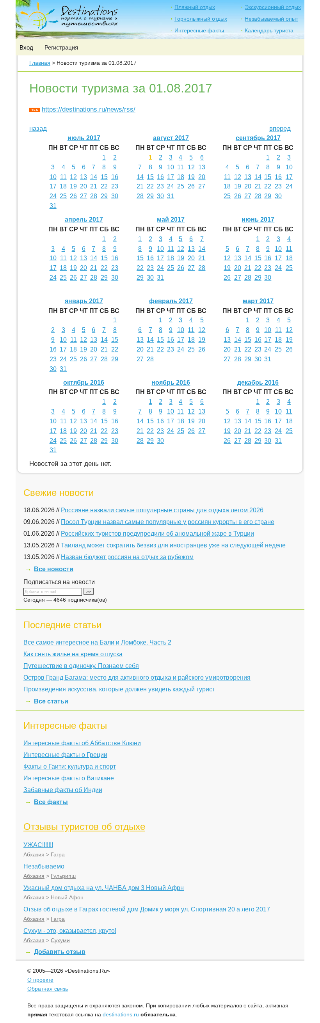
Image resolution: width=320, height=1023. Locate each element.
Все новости (53, 569)
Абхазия (33, 854)
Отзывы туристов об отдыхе (84, 826)
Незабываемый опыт (271, 19)
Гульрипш (63, 876)
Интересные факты (199, 30)
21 (93, 186)
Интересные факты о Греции (65, 754)
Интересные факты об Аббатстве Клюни (82, 743)
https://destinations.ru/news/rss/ (88, 109)
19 (73, 186)
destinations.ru (121, 1014)
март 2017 (258, 301)
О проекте (40, 980)
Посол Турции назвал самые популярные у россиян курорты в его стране (167, 522)
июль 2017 (84, 138)
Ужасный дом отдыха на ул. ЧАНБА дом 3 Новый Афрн (103, 887)
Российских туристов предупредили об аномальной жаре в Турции (157, 533)
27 (83, 196)
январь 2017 (84, 301)
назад (38, 128)
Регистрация (61, 47)
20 (83, 186)
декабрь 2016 (258, 382)
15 (104, 177)
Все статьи (51, 701)
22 (104, 186)
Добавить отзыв (59, 951)
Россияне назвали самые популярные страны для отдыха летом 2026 (162, 510)
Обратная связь (47, 989)
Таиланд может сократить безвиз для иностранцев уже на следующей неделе (173, 545)
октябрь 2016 (83, 382)
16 (114, 177)
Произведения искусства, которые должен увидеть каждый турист (119, 689)
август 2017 (171, 138)
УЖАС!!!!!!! (38, 845)
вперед (280, 128)
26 (73, 196)
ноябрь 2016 (170, 382)
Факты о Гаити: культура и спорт (69, 766)
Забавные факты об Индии (62, 790)
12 (73, 177)
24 (53, 196)
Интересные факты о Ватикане (68, 778)
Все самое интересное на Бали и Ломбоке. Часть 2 (97, 642)
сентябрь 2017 (258, 138)
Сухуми (60, 940)
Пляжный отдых (194, 7)
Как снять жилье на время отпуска (73, 654)
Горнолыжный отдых (200, 19)
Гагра (58, 854)
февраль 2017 (171, 301)
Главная (39, 63)
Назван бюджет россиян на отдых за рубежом (127, 557)
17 (53, 186)
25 (63, 196)
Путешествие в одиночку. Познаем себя (81, 665)
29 (104, 196)
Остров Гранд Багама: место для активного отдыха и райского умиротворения (137, 677)
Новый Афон (67, 897)
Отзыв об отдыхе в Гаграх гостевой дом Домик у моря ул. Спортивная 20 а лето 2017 (146, 909)
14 (93, 177)
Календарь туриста (269, 30)
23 (114, 186)
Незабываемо (43, 866)
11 (63, 177)
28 (93, 196)
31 (53, 205)
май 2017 (171, 219)
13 (83, 177)
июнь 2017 (258, 219)
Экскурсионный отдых (273, 7)
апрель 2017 (84, 219)
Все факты (51, 802)
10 (53, 177)
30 (114, 196)
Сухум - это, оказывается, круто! (69, 930)
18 (63, 186)
